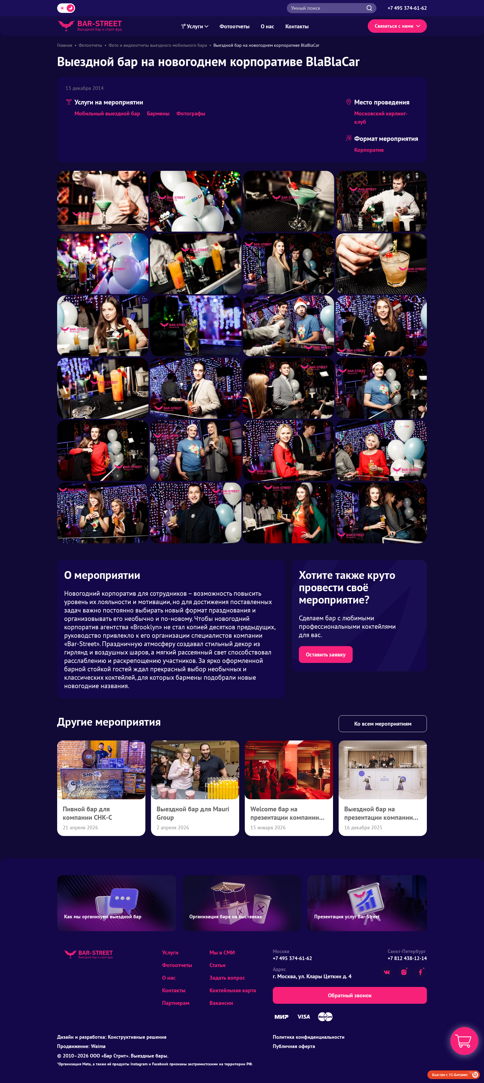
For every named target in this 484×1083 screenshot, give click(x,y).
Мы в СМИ (222, 952)
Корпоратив (369, 149)
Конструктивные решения (137, 1037)
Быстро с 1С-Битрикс (450, 1074)
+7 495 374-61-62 (292, 958)
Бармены (158, 113)
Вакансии (221, 1003)
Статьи (217, 965)
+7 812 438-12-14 (407, 958)
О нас (267, 26)
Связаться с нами (394, 26)
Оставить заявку (326, 654)
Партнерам (175, 1003)
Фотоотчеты (235, 26)
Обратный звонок (350, 995)
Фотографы (190, 113)
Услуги (195, 26)
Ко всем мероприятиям (382, 723)
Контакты (297, 26)
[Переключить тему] (66, 8)
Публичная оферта (294, 1046)
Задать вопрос (227, 977)
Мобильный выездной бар (107, 113)
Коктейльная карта (233, 990)
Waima (98, 1046)
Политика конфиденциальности (309, 1037)
